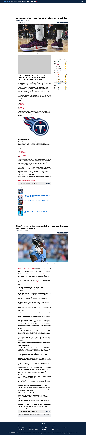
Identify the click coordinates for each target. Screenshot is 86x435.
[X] (79, 1)
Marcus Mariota (23, 152)
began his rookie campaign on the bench (39, 273)
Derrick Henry (22, 106)
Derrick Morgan (23, 107)
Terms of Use (54, 427)
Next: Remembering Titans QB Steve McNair (27, 180)
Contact (43, 425)
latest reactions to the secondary (39, 281)
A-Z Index (44, 429)
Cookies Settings (55, 429)
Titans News (23, 218)
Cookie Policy (65, 427)
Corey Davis (22, 154)
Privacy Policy (45, 427)
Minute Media (13, 432)
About (19, 425)
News (12, 1)
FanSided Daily (21, 427)
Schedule (19, 1)
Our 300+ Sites (55, 425)
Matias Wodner (20, 20)
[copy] (24, 22)
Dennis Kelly (21, 108)
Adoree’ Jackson (23, 151)
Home (19, 218)
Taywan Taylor (23, 103)
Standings (24, 1)
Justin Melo (19, 230)
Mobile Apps (65, 425)
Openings (31, 425)
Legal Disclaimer (21, 429)
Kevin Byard (22, 104)
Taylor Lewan (22, 156)
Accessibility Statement (33, 429)
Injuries (31, 1)
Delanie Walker (23, 155)
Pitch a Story (31, 427)
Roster (28, 1)
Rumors (15, 1)
